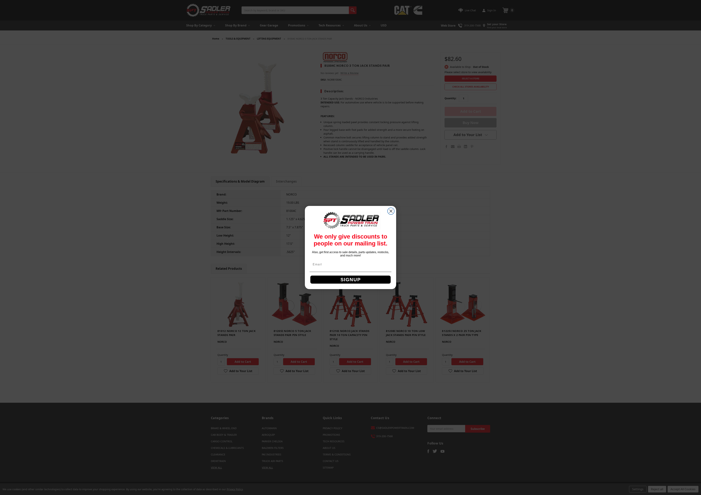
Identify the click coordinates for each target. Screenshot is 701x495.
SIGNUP (350, 279)
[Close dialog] (391, 211)
